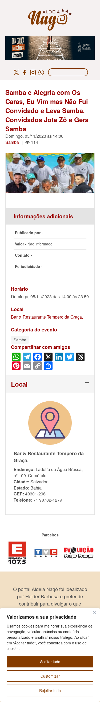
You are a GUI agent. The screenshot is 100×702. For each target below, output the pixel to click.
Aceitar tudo (50, 661)
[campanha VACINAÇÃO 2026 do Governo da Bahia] (50, 39)
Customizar (50, 676)
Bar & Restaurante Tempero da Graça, (47, 317)
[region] (50, 655)
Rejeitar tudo (50, 690)
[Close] (94, 612)
